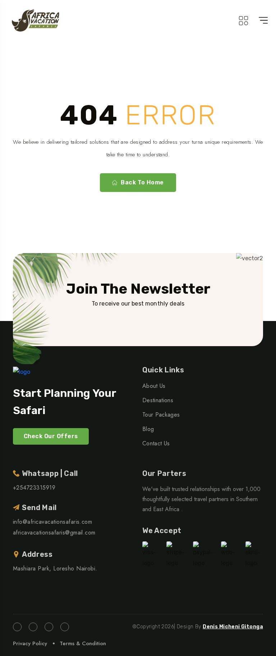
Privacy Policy (30, 643)
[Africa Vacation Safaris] (36, 20)
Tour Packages (161, 414)
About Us (154, 386)
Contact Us (156, 443)
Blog (148, 429)
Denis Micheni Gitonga (233, 627)
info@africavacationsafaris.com (52, 522)
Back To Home (142, 182)
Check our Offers (51, 436)
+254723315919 (34, 487)
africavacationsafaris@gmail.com (54, 532)
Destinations (157, 400)
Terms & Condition (83, 643)
